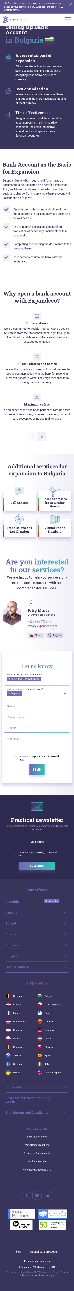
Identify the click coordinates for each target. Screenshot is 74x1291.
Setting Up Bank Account (37, 1153)
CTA (53, 1267)
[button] (42, 436)
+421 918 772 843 (39, 621)
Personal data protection (42, 1251)
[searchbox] (8, 683)
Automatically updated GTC (37, 1169)
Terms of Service (39, 1275)
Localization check (37, 1136)
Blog (18, 1251)
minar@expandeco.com (42, 626)
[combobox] (37, 678)
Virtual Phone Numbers (37, 1145)
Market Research (37, 1161)
